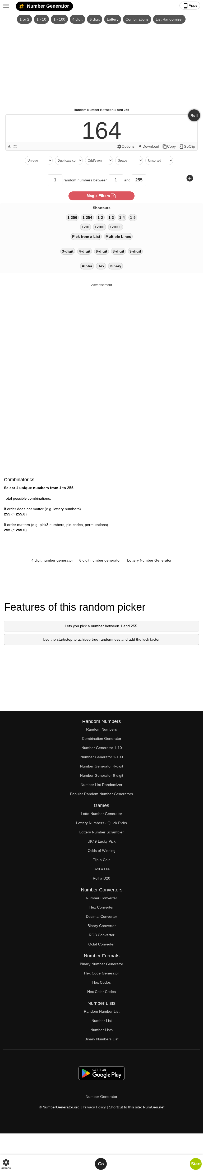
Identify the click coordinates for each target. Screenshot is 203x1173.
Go (101, 1164)
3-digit (67, 251)
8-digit (118, 251)
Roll (194, 115)
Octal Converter (101, 944)
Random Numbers (101, 729)
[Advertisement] (101, 63)
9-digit (135, 251)
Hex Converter (101, 907)
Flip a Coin (101, 860)
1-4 (122, 217)
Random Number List (101, 1011)
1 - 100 (59, 19)
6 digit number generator (100, 560)
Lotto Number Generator (101, 814)
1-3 (111, 217)
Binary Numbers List (101, 1039)
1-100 (99, 227)
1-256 (72, 217)
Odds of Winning (102, 850)
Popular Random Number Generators (101, 794)
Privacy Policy (94, 1107)
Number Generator (47, 6)
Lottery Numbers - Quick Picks (101, 823)
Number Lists (101, 1030)
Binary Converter (101, 926)
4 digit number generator (52, 560)
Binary (115, 266)
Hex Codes (101, 982)
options (6, 1163)
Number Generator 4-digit (101, 766)
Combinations (137, 19)
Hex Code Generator (101, 973)
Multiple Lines (118, 236)
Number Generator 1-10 (101, 748)
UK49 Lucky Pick (101, 841)
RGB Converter (101, 935)
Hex (101, 266)
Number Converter (101, 898)
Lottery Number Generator (149, 560)
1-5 (133, 217)
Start (196, 1164)
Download (148, 146)
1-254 (87, 217)
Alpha (87, 266)
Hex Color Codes (101, 991)
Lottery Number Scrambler (101, 832)
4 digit (77, 19)
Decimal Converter (101, 916)
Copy (169, 146)
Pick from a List (86, 236)
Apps (189, 5)
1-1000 (116, 227)
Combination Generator (101, 738)
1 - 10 (41, 19)
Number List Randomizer (101, 785)
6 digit (95, 19)
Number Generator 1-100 (101, 757)
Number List (101, 1020)
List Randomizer (169, 19)
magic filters (101, 196)
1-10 (85, 227)
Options (126, 146)
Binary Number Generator (101, 964)
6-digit (101, 251)
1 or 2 (24, 19)
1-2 (100, 217)
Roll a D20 (101, 878)
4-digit (84, 251)
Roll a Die (102, 869)
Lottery (112, 19)
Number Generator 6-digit (101, 775)
